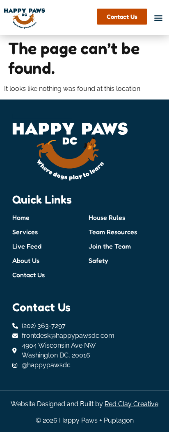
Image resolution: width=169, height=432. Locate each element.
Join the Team (110, 246)
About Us (25, 260)
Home (21, 217)
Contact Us (28, 275)
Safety (98, 260)
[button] (158, 18)
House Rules (107, 217)
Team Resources (113, 232)
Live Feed (26, 246)
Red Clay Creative (131, 404)
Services (25, 232)
